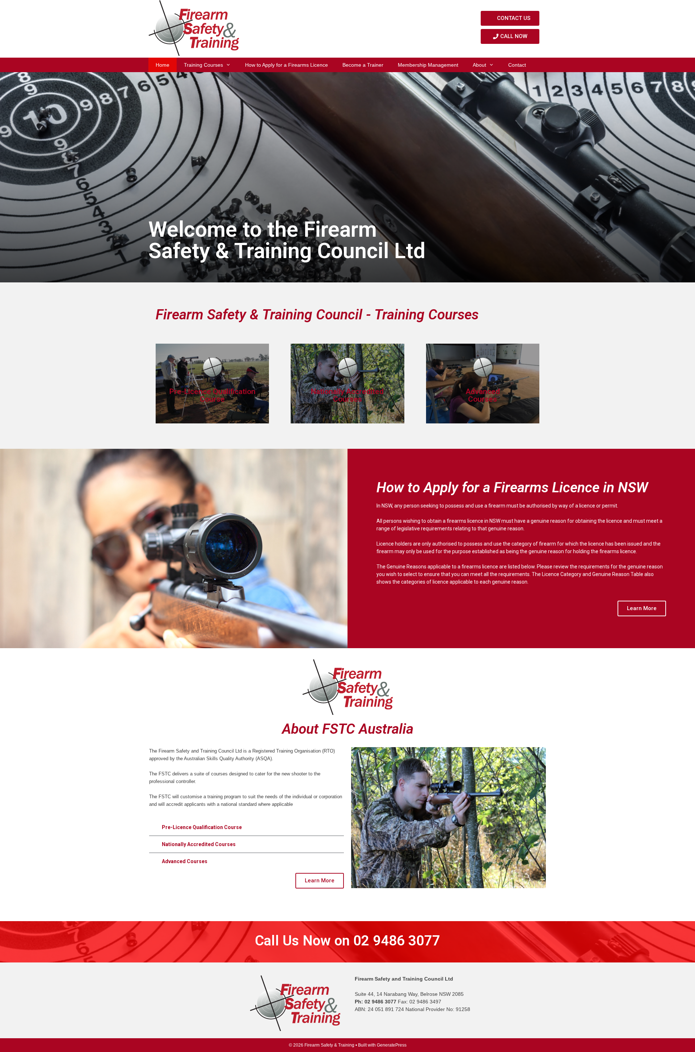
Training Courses (203, 65)
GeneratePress (392, 1045)
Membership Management (428, 65)
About (479, 65)
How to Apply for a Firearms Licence (286, 65)
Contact (517, 65)
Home (162, 65)
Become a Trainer (362, 65)
